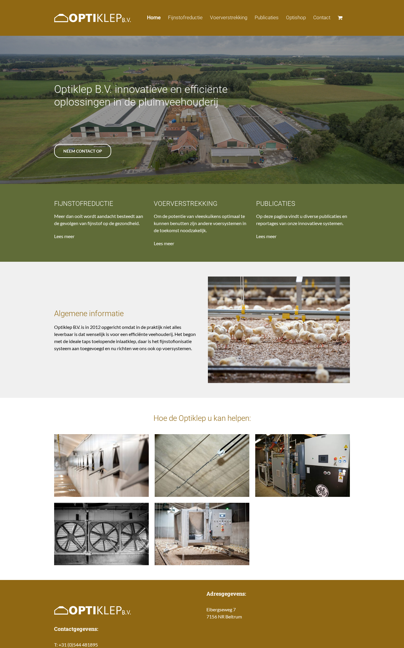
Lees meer (64, 236)
